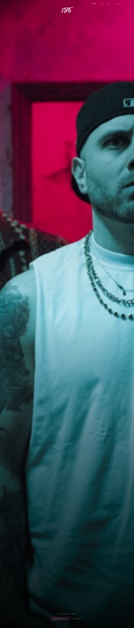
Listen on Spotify (61, 619)
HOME (94, 3)
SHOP (109, 3)
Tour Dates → (78, 619)
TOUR (101, 3)
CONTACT (117, 3)
